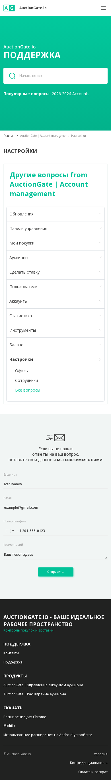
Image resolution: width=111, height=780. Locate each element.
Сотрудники (26, 380)
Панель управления (28, 228)
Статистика (20, 315)
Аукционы (18, 257)
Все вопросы (27, 390)
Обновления (21, 214)
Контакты (11, 653)
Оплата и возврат (93, 772)
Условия (101, 754)
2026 (56, 93)
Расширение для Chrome (24, 717)
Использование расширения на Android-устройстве (47, 735)
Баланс (16, 344)
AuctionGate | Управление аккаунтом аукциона (43, 685)
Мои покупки (21, 243)
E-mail (7, 498)
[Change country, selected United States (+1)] (10, 531)
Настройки (21, 359)
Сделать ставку (24, 272)
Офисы (21, 370)
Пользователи (23, 286)
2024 (66, 93)
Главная (8, 136)
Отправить (55, 572)
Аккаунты (18, 301)
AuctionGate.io (33, 7)
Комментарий (13, 545)
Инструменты (22, 330)
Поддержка (12, 662)
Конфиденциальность (89, 763)
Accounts (80, 93)
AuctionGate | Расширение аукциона (34, 694)
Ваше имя (10, 474)
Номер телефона (14, 521)
